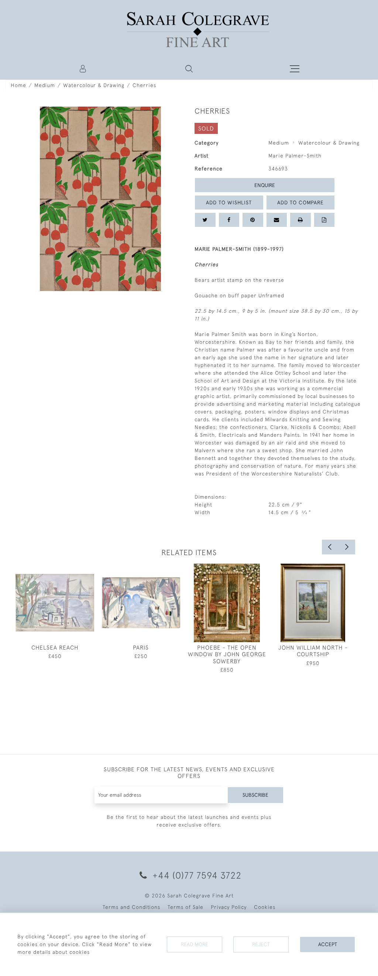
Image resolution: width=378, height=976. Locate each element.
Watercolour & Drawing (93, 85)
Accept (327, 944)
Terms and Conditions (131, 907)
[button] (189, 68)
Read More (194, 944)
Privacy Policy (229, 907)
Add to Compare (300, 202)
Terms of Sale (185, 907)
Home (18, 85)
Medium (44, 85)
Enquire (264, 185)
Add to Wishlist (229, 202)
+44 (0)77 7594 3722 (195, 875)
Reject (261, 944)
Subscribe (255, 795)
